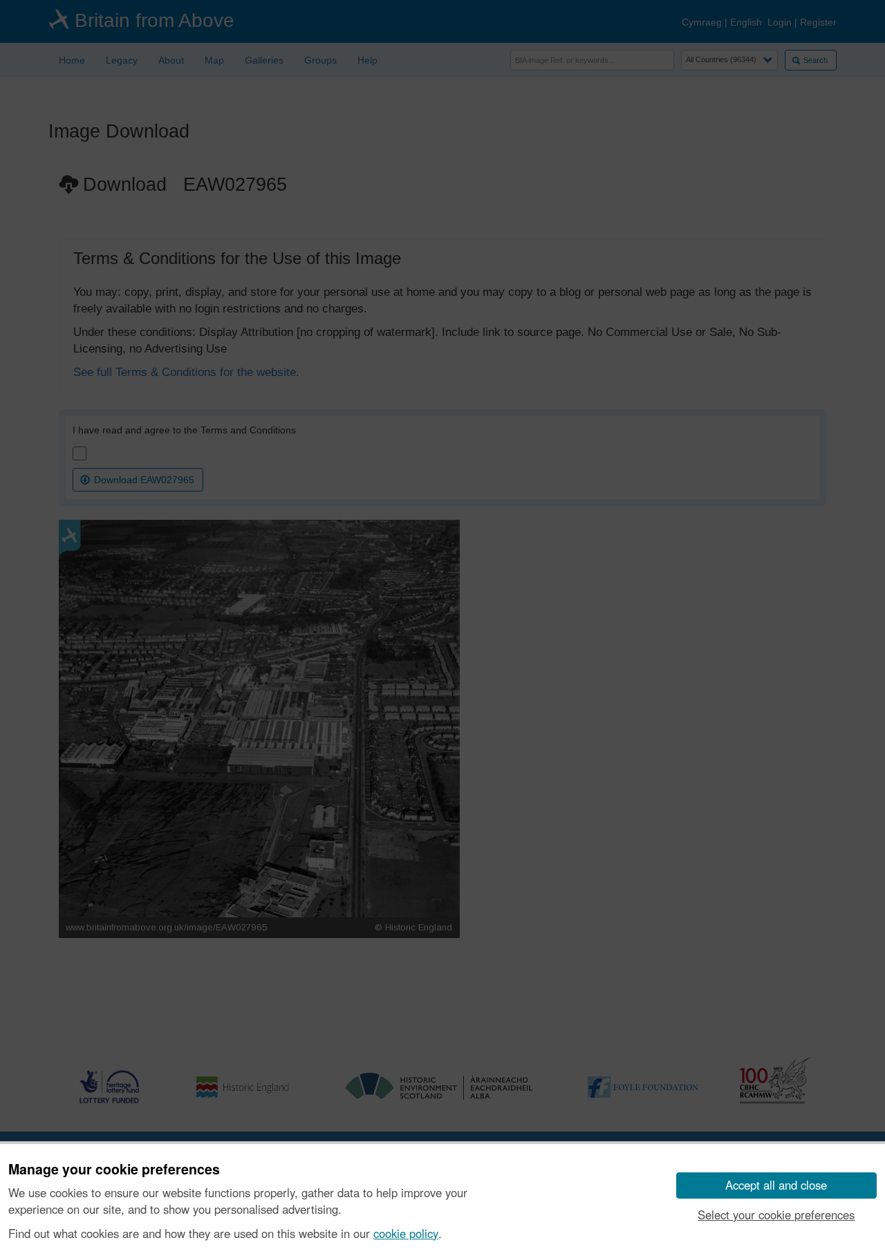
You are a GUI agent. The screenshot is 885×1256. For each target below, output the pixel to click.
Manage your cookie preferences (114, 1169)
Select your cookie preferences (776, 1214)
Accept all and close (776, 1185)
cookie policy (405, 1233)
